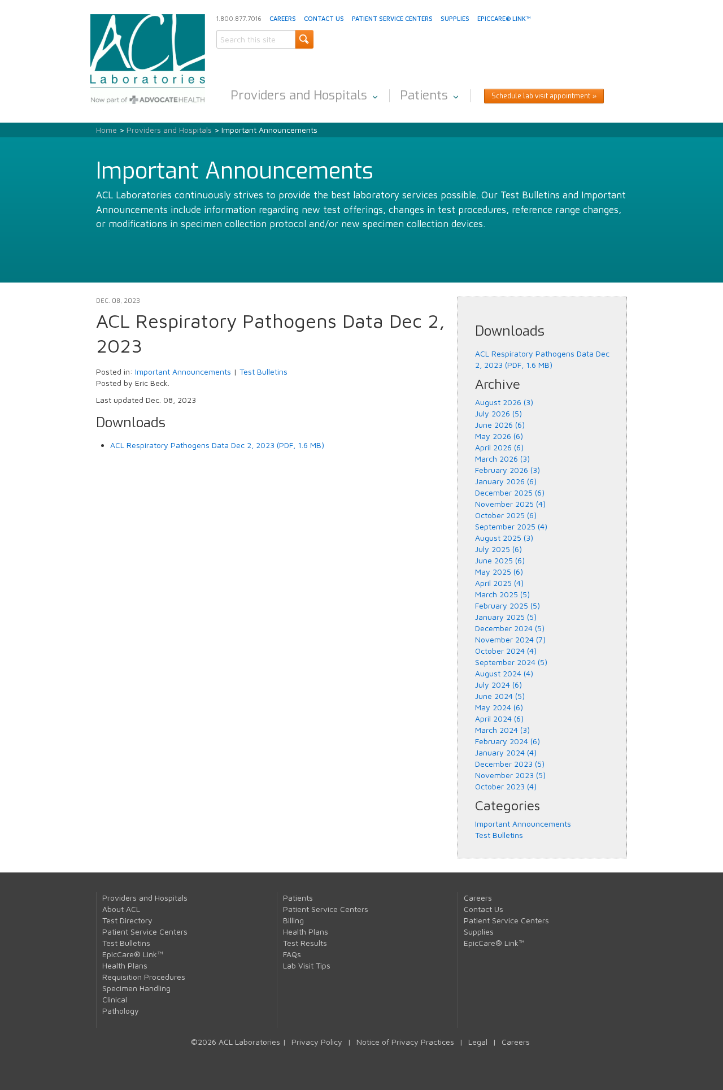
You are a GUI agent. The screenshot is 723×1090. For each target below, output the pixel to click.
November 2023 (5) (510, 775)
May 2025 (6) (499, 571)
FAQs (292, 954)
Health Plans (124, 965)
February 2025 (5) (507, 605)
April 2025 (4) (499, 583)
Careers (282, 18)
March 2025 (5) (502, 594)
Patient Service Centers (392, 18)
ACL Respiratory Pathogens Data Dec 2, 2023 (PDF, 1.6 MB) (217, 445)
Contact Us (324, 18)
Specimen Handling (136, 988)
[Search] (304, 39)
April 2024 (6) (499, 718)
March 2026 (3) (502, 458)
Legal (477, 1041)
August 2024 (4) (504, 673)
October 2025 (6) (506, 515)
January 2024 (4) (506, 752)
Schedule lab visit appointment (540, 96)
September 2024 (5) (511, 662)
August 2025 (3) (504, 537)
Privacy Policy (316, 1041)
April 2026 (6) (499, 447)
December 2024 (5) (510, 628)
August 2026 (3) (504, 402)
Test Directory (127, 920)
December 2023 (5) (510, 763)
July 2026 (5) (498, 413)
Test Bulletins (263, 371)
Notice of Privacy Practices (405, 1041)
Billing (293, 920)
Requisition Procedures (143, 977)
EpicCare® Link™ (503, 18)
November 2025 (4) (510, 504)
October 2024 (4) (506, 650)
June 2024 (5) (500, 696)
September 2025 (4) (511, 526)
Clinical (114, 999)
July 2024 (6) (498, 684)
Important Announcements (183, 371)
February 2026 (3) (507, 470)
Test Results (305, 943)
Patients (424, 95)
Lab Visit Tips (306, 965)
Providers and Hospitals (298, 95)
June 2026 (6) (500, 424)
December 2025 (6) (510, 492)
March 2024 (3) (502, 730)
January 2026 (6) (506, 481)
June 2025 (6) (500, 560)
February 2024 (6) (507, 741)
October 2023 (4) (506, 786)
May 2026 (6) (499, 436)
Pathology (120, 1010)
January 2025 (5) (506, 617)
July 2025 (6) (498, 549)
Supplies (455, 18)
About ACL (121, 909)
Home (106, 129)
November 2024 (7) (510, 639)
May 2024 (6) (499, 707)
